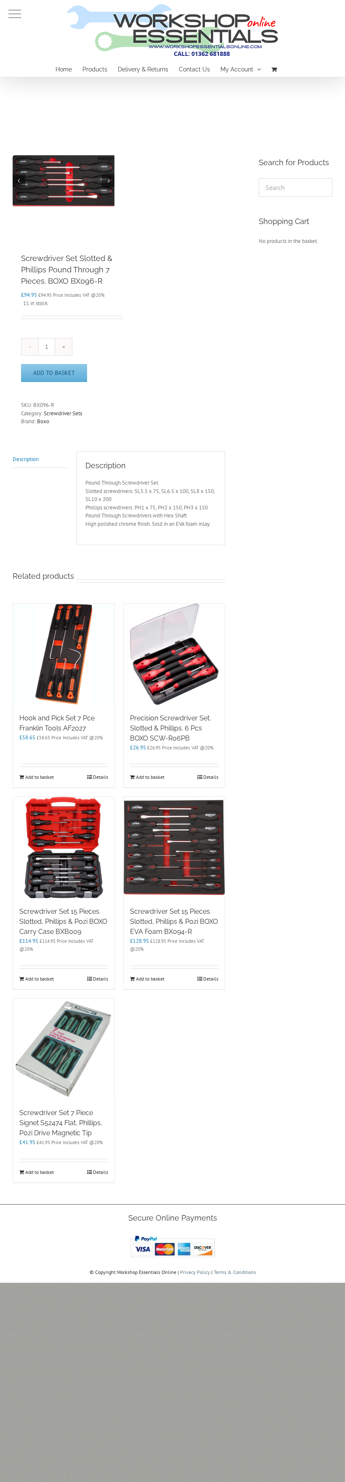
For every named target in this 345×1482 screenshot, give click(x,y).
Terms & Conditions (235, 1272)
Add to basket (54, 373)
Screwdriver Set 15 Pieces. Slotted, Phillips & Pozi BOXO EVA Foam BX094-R (174, 921)
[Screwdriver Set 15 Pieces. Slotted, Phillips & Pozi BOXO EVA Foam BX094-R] (174, 847)
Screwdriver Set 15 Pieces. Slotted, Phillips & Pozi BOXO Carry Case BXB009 (63, 921)
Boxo (43, 421)
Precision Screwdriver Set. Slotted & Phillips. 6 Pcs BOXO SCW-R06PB (170, 728)
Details (100, 777)
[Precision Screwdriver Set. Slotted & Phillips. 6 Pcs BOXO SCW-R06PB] (174, 654)
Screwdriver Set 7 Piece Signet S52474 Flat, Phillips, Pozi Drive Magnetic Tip (60, 1123)
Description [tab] (26, 459)
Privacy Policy (195, 1272)
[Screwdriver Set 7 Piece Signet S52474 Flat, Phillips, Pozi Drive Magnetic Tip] (63, 1049)
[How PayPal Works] (172, 1235)
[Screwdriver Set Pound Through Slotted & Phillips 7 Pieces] (63, 181)
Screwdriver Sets (63, 413)
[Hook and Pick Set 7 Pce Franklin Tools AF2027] (63, 654)
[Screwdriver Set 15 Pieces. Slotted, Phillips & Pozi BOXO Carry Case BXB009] (63, 847)
